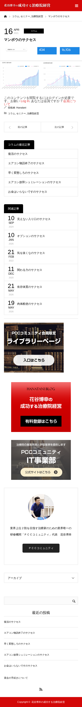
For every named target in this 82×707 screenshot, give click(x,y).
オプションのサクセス (31, 236)
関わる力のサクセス (29, 269)
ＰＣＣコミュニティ (41, 548)
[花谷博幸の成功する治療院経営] (27, 6)
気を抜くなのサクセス (31, 252)
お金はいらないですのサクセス (27, 191)
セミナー (21, 113)
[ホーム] (5, 16)
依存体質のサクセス (29, 286)
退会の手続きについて (16, 677)
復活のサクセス (18, 153)
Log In (25, 101)
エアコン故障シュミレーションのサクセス (34, 182)
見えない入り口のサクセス (34, 219)
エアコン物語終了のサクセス (26, 163)
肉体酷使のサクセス (29, 303)
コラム (34, 31)
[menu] (76, 5)
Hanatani (21, 107)
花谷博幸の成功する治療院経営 (48, 702)
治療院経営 (33, 113)
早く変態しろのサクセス (23, 172)
